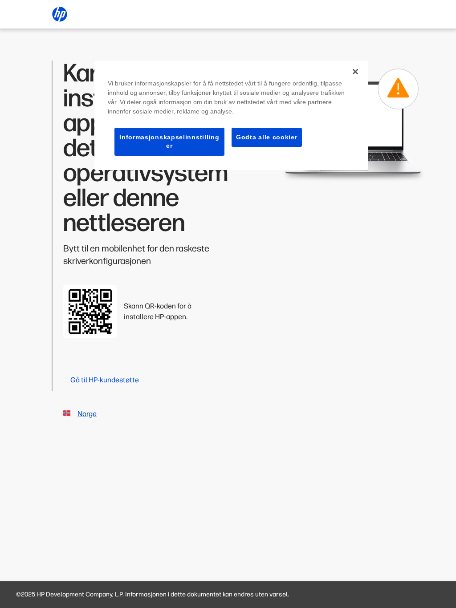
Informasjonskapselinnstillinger (169, 142)
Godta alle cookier (266, 137)
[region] (231, 115)
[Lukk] (355, 71)
